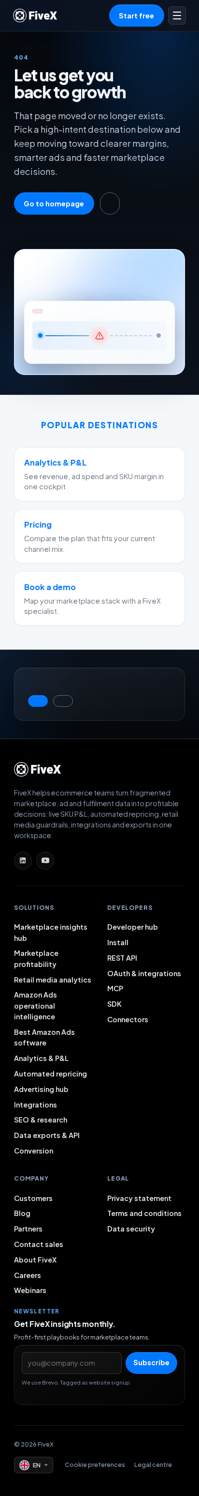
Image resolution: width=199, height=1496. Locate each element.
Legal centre (153, 1464)
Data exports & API (47, 1135)
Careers (27, 1275)
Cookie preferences (95, 1464)
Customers (33, 1198)
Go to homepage (54, 203)
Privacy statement (139, 1198)
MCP (115, 988)
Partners (28, 1228)
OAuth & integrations (144, 973)
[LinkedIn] (23, 861)
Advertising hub (41, 1089)
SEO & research (40, 1119)
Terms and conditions (144, 1213)
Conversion (33, 1150)
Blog (22, 1213)
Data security (131, 1228)
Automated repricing (50, 1073)
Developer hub (132, 926)
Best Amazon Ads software (44, 1037)
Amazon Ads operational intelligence (35, 1005)
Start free (136, 15)
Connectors (127, 1019)
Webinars (30, 1290)
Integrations (35, 1104)
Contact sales (38, 1244)
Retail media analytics (52, 979)
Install (117, 942)
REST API (122, 957)
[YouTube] (45, 861)
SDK (114, 1003)
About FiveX (35, 1259)
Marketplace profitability (36, 958)
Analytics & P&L (41, 1058)
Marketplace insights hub (50, 932)
